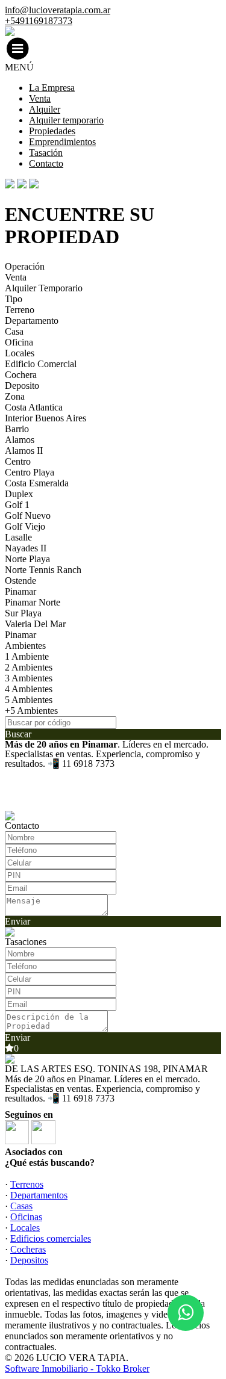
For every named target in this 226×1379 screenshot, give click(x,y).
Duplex (19, 494)
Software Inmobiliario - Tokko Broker (77, 1368)
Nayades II (25, 548)
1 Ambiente (27, 656)
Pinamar (20, 591)
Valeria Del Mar (35, 624)
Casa (14, 331)
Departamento (31, 320)
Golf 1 (17, 505)
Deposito (22, 385)
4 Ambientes (28, 689)
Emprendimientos (62, 142)
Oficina (19, 342)
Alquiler (44, 109)
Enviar (17, 921)
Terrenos (26, 1184)
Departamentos (38, 1195)
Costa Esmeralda (37, 483)
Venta (40, 98)
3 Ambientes (28, 678)
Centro (18, 461)
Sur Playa (23, 613)
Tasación (46, 152)
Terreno (19, 310)
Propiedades (52, 131)
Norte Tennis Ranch (43, 570)
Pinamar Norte (32, 602)
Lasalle (18, 537)
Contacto (46, 163)
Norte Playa (27, 559)
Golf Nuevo (28, 515)
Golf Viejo (25, 526)
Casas (21, 1206)
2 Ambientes (28, 667)
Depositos (29, 1260)
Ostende (20, 580)
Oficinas (26, 1217)
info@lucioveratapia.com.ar (57, 10)
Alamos (19, 440)
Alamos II (24, 450)
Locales (19, 353)
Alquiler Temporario (44, 288)
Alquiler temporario (66, 120)
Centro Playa (29, 472)
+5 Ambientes (31, 710)
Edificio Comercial (41, 364)
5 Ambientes (28, 700)
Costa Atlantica (34, 407)
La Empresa (52, 87)
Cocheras (28, 1249)
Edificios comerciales (50, 1238)
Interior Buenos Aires (45, 418)
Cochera (21, 375)
